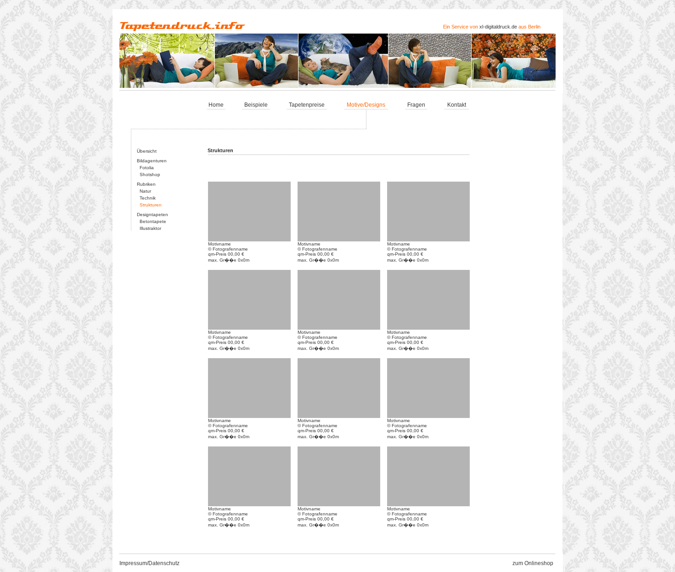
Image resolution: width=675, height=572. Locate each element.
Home (216, 105)
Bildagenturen (152, 160)
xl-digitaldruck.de (498, 26)
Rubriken (146, 184)
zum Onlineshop (532, 563)
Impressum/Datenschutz (149, 563)
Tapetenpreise (307, 105)
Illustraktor (149, 228)
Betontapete (151, 221)
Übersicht (147, 151)
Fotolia (145, 167)
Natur (144, 191)
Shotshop (148, 174)
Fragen (416, 105)
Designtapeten (152, 214)
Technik (146, 197)
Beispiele (256, 105)
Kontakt (456, 105)
